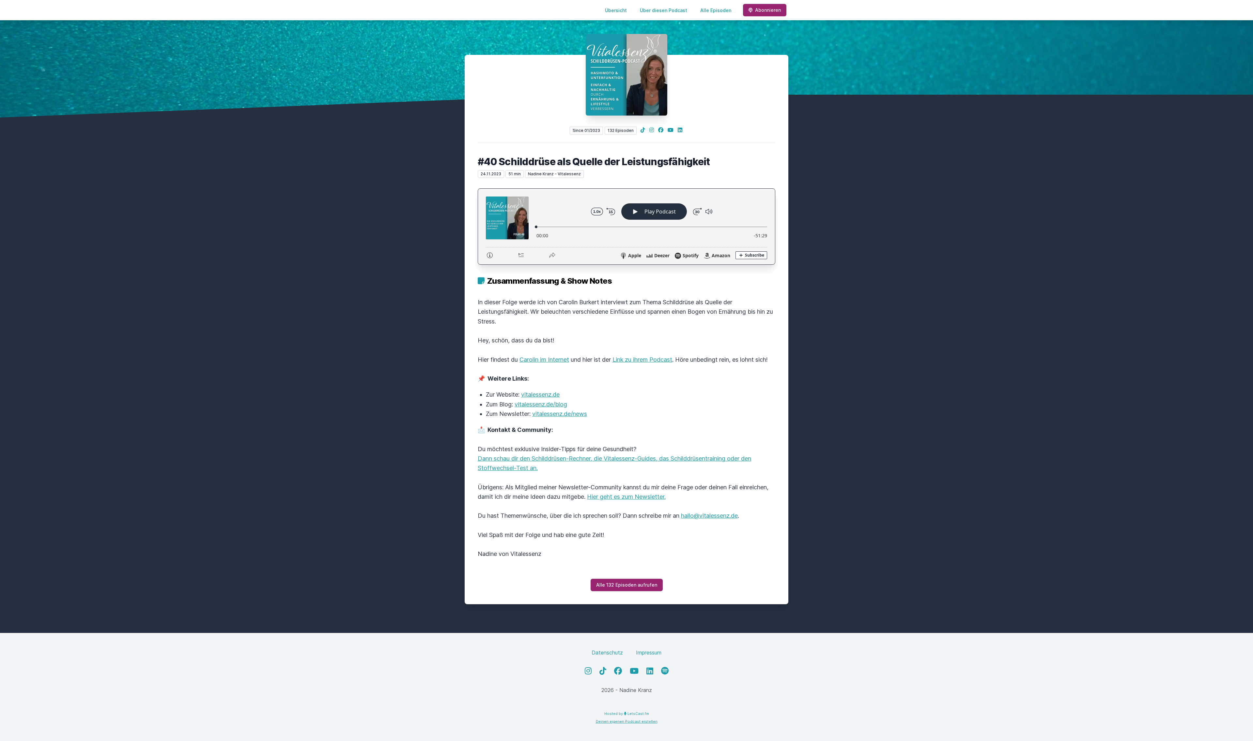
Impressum (648, 652)
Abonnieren (768, 10)
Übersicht (616, 10)
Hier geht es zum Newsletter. (626, 496)
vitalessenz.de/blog (541, 404)
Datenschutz (607, 652)
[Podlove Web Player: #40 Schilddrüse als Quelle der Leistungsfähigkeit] (626, 226)
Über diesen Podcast (663, 10)
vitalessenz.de (540, 394)
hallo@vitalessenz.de (709, 515)
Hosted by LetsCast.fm (626, 713)
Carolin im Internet (544, 359)
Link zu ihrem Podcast (642, 359)
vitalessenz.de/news (559, 413)
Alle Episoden (715, 10)
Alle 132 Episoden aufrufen (626, 585)
